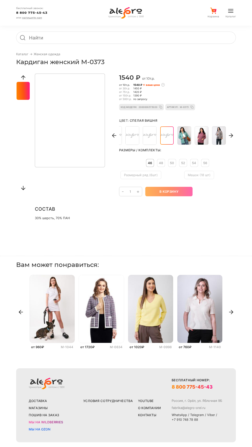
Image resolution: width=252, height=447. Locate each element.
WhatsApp (179, 415)
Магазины (38, 408)
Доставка (38, 401)
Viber (211, 415)
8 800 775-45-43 (31, 13)
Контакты (147, 415)
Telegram (197, 415)
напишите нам (32, 17)
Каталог (22, 54)
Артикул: (178, 107)
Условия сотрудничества (108, 401)
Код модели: (139, 107)
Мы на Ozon (39, 429)
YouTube (146, 401)
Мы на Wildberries (46, 422)
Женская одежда (47, 54)
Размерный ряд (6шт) (141, 175)
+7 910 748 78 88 (185, 420)
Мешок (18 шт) (199, 175)
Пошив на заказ (44, 415)
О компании (149, 408)
